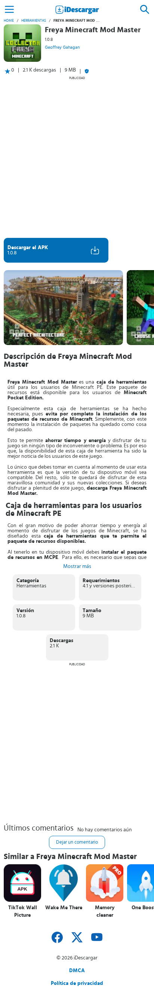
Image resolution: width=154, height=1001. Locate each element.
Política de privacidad (77, 983)
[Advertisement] (77, 157)
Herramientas (33, 20)
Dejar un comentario (77, 842)
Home (9, 20)
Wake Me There (63, 907)
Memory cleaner (104, 911)
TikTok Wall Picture (22, 911)
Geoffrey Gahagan (62, 47)
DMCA (77, 970)
